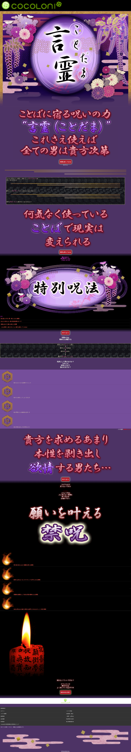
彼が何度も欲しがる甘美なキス (22, 427)
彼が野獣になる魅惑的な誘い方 (22, 412)
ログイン (65, 165)
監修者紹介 (3, 708)
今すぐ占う (65, 333)
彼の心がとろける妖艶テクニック (22, 382)
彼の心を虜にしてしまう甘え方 (22, 397)
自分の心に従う (65, 692)
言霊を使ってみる (65, 162)
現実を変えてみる (65, 252)
